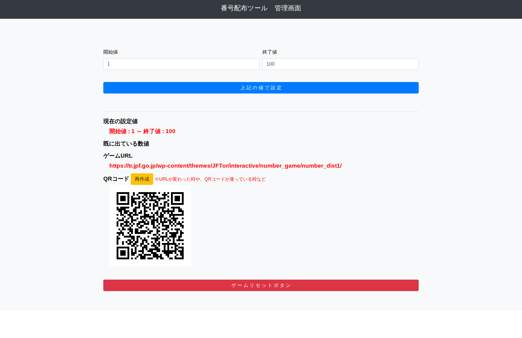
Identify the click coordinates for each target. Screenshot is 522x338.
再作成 (142, 179)
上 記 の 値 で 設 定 (261, 87)
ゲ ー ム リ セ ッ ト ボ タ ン (261, 285)
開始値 (110, 51)
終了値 (270, 51)
